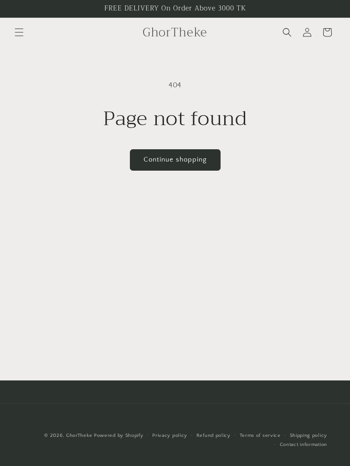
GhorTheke (79, 435)
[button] (19, 32)
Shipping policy (309, 435)
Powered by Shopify (119, 435)
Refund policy (213, 435)
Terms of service (260, 435)
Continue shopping (175, 159)
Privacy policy (169, 435)
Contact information (303, 444)
